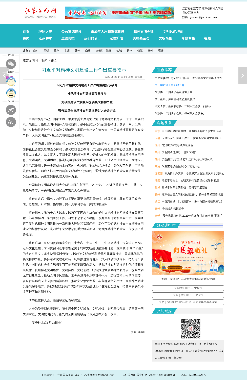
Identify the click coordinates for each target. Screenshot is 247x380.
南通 (88, 50)
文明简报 (165, 38)
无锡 (46, 50)
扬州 (129, 50)
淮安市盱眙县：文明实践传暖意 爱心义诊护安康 (190, 180)
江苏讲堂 (45, 38)
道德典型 (68, 38)
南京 (35, 50)
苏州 (77, 50)
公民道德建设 (71, 31)
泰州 (150, 50)
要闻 (26, 38)
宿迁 (160, 50)
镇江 (140, 50)
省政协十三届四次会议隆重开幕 (173, 92)
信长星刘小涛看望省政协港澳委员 (175, 99)
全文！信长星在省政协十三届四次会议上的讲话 (183, 106)
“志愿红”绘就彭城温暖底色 (177, 145)
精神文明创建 (144, 31)
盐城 (119, 50)
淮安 (108, 50)
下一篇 (242, 75)
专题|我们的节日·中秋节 (188, 288)
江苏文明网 (30, 60)
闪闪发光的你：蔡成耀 (168, 358)
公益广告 (117, 38)
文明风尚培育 (173, 31)
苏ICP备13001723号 (193, 374)
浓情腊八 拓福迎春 (173, 208)
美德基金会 (141, 38)
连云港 (100, 50)
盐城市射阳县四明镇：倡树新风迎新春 (185, 187)
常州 (67, 50)
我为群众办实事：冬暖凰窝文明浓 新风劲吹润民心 (194, 173)
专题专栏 (188, 38)
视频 (207, 38)
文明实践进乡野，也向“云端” (179, 152)
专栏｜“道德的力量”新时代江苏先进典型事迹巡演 (188, 302)
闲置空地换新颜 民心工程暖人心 (181, 166)
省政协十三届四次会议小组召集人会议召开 (180, 113)
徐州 (56, 50)
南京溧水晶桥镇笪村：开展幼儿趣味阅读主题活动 (191, 131)
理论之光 (45, 31)
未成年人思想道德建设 (107, 31)
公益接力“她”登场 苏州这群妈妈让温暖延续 (187, 159)
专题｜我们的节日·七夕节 (188, 295)
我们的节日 (92, 38)
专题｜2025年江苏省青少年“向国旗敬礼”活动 (188, 278)
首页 (26, 31)
